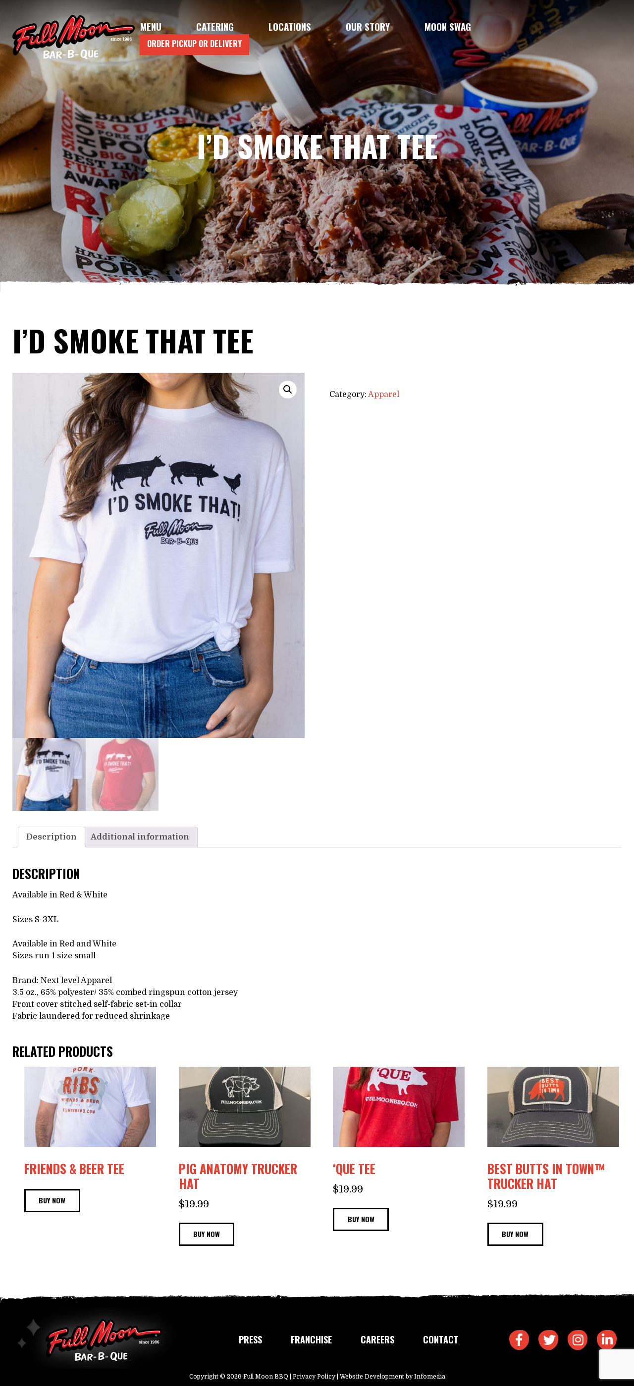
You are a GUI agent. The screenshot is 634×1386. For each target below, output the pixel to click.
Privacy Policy (314, 1376)
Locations (289, 26)
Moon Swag (447, 26)
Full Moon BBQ (265, 1376)
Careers (377, 1339)
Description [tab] (51, 837)
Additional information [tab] (140, 837)
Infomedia (429, 1376)
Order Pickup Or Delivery (194, 44)
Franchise (311, 1339)
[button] (288, 389)
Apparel (383, 394)
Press (250, 1339)
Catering (215, 26)
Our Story (368, 26)
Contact (441, 1339)
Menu (150, 26)
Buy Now (52, 1200)
